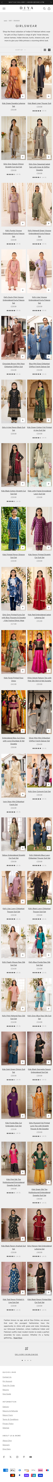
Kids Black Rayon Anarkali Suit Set (13, 1247)
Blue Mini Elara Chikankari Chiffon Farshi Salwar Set (39, 365)
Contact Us (7, 1377)
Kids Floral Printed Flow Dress (13, 679)
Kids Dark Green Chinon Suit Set (13, 1070)
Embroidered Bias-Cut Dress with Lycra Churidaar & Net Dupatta (13, 741)
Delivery (6, 1407)
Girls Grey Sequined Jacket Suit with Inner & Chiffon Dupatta (39, 167)
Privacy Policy (8, 1423)
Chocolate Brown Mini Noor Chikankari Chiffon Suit (13, 365)
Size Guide (7, 1394)
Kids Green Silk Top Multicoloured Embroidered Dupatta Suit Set (39, 1192)
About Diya (7, 1440)
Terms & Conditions (10, 1419)
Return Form (8, 1415)
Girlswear (17, 20)
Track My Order (9, 1385)
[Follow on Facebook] (4, 1457)
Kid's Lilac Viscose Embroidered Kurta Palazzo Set (39, 300)
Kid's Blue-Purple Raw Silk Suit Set (39, 963)
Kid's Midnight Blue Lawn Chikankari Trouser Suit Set (39, 856)
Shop (10, 20)
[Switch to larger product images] (45, 50)
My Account (7, 1381)
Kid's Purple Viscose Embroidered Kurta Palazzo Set (13, 233)
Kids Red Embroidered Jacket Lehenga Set (39, 616)
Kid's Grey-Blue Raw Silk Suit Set (39, 1017)
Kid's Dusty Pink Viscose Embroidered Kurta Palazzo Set (13, 300)
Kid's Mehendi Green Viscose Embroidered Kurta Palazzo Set (39, 233)
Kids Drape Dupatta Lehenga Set (13, 105)
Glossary (6, 1445)
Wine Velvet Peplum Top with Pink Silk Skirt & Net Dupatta (39, 679)
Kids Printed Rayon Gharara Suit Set (14, 556)
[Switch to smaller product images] (49, 50)
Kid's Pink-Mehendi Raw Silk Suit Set (13, 1017)
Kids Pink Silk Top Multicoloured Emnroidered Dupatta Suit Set (13, 1182)
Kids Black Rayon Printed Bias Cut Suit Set (39, 1301)
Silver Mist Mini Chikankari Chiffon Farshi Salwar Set (39, 739)
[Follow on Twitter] (10, 1457)
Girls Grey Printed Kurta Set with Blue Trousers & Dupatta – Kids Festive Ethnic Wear (14, 617)
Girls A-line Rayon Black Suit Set (13, 429)
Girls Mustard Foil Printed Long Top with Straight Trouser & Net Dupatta (39, 1126)
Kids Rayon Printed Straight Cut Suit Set (39, 556)
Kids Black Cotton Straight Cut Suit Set (13, 492)
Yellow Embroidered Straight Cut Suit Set (13, 856)
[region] (26, 1351)
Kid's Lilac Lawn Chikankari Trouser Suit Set (13, 910)
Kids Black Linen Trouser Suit (39, 103)
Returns (6, 1390)
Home (5, 20)
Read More (18, 1338)
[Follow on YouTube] (30, 1457)
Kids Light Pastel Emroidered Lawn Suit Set (39, 492)
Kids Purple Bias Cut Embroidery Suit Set (13, 1124)
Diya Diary (7, 1449)
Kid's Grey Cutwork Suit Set (39, 791)
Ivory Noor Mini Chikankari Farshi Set (13, 803)
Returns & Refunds (10, 1411)
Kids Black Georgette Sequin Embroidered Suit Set (39, 1070)
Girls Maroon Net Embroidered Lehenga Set (39, 1247)
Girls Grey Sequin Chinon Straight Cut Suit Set (13, 165)
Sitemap (6, 1428)
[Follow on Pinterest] (24, 1457)
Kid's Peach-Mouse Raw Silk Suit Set (13, 963)
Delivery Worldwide (26, 1354)
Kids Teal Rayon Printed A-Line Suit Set (13, 1301)
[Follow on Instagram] (17, 1457)
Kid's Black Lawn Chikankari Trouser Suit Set (39, 910)
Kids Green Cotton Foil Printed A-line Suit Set (39, 429)
